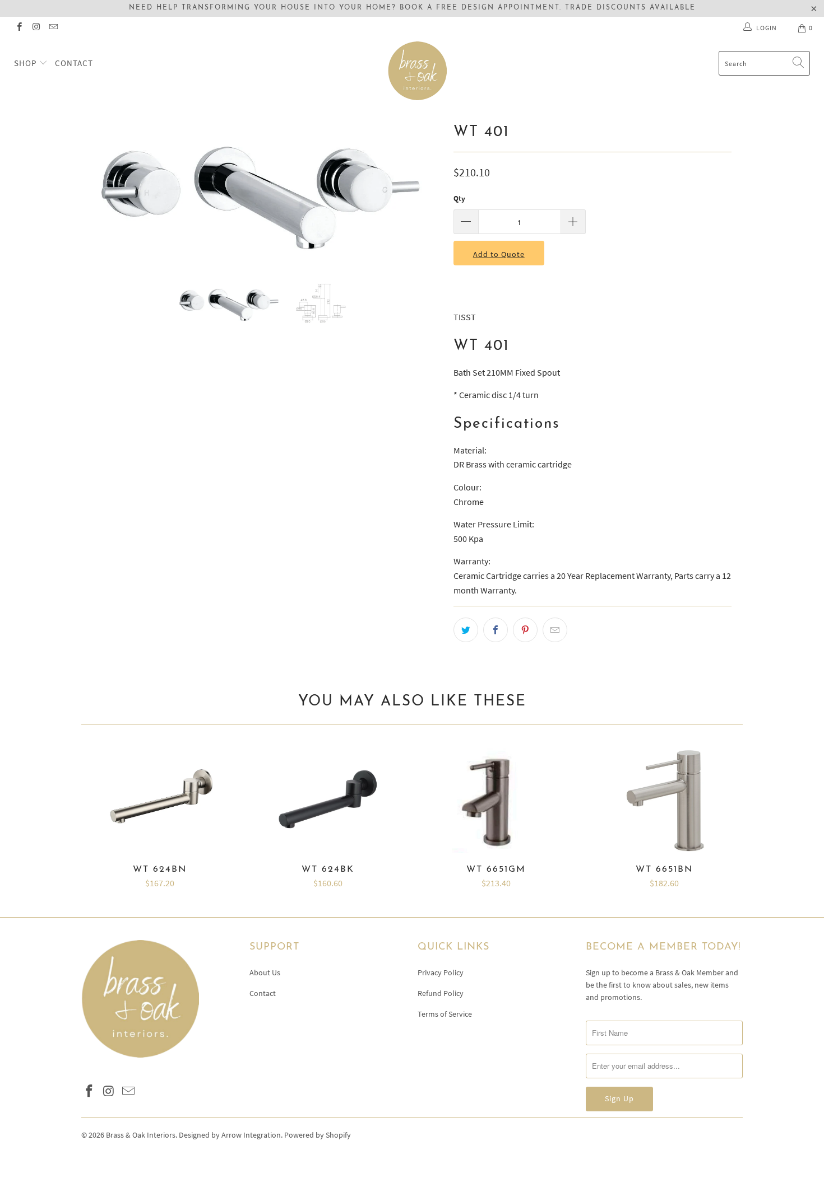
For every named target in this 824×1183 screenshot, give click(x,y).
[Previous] (101, 191)
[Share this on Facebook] (495, 630)
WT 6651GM (496, 800)
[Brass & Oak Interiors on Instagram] (35, 28)
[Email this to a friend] (555, 630)
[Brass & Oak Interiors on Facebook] (19, 28)
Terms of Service (445, 1014)
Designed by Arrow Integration (230, 1135)
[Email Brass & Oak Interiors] (53, 28)
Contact (74, 63)
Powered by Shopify (317, 1135)
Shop (26, 63)
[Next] (423, 191)
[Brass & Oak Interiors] (417, 70)
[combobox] (764, 63)
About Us (264, 972)
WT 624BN (159, 800)
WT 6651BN (664, 800)
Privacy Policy (441, 972)
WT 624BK (327, 800)
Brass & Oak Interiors (140, 1135)
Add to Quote (499, 254)
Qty (459, 198)
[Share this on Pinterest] (525, 630)
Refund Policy (441, 993)
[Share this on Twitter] (465, 630)
